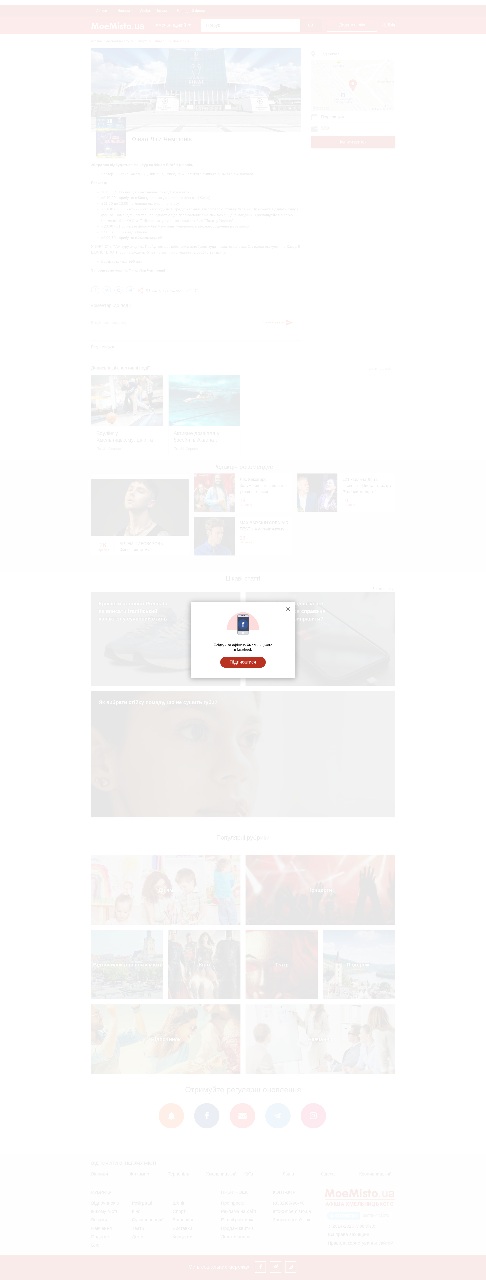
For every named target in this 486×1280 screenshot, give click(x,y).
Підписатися (243, 662)
